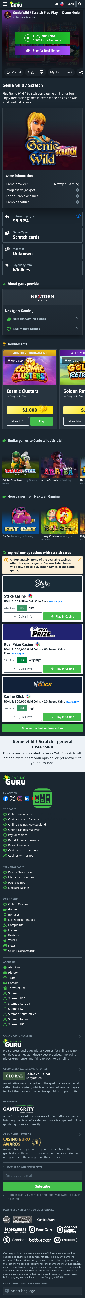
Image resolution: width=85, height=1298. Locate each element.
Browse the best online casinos (42, 728)
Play (41, 421)
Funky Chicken (56, 537)
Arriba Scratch (56, 480)
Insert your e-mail (16, 1172)
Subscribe (42, 1186)
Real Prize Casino (19, 644)
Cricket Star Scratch (19, 481)
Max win (18, 249)
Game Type (20, 232)
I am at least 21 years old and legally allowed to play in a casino (44, 1197)
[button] (78, 216)
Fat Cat (17, 536)
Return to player (23, 216)
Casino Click (14, 696)
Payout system (22, 265)
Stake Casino (15, 596)
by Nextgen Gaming (24, 17)
